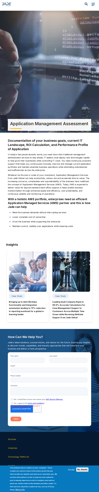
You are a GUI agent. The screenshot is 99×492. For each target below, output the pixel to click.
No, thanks (82, 470)
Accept (71, 469)
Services (12, 439)
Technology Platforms (18, 457)
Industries (12, 448)
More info (20, 489)
